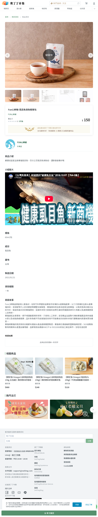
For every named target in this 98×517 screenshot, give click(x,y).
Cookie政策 (68, 466)
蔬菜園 (57, 8)
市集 (36, 457)
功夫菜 (82, 8)
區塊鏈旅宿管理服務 (41, 475)
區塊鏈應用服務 (40, 481)
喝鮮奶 (6, 8)
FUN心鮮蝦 (12, 114)
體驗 (36, 463)
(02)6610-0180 (19, 451)
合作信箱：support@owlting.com (19, 471)
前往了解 (88, 504)
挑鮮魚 (31, 8)
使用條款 (67, 462)
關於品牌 (8, 488)
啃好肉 (44, 8)
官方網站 (37, 450)
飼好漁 (7, 383)
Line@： (12, 455)
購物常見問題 (69, 450)
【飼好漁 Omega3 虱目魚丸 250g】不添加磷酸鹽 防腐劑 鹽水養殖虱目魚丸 (78, 378)
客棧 (36, 488)
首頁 (6, 17)
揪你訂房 (37, 469)
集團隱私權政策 (69, 458)
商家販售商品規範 (70, 454)
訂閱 (89, 441)
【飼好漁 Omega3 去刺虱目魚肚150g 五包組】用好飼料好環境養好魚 (19, 378)
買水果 (19, 8)
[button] (7, 55)
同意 (77, 504)
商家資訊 (15, 17)
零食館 (69, 8)
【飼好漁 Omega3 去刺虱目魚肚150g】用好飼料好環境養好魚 (49, 378)
